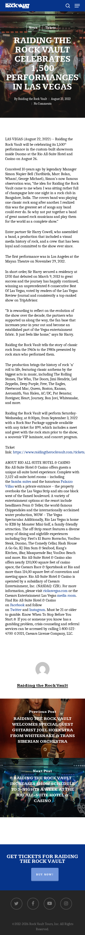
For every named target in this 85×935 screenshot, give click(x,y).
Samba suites (21, 481)
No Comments (42, 103)
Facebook (17, 605)
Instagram (37, 610)
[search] (67, 6)
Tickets (50, 28)
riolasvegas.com (55, 591)
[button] (77, 5)
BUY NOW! (45, 874)
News (33, 28)
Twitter (15, 610)
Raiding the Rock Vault (32, 99)
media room (66, 595)
